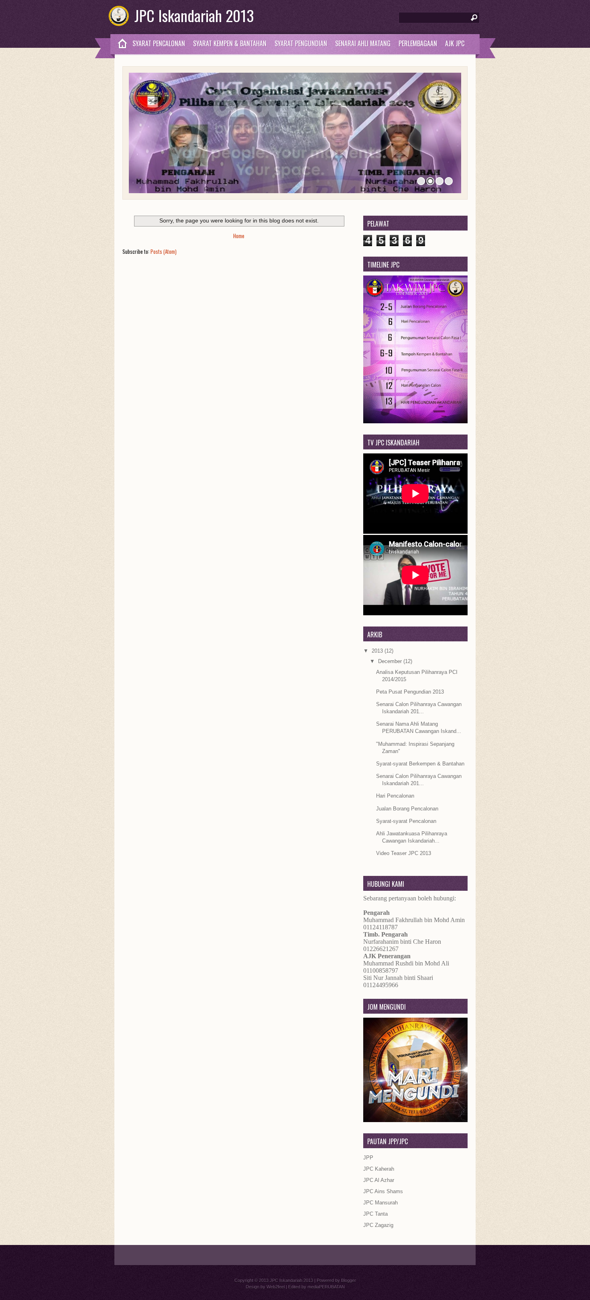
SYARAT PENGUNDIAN (301, 43)
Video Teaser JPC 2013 (403, 853)
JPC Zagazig (378, 1225)
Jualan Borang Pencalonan (407, 809)
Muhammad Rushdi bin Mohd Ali (406, 963)
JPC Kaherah (378, 1169)
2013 (378, 651)
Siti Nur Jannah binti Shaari (398, 977)
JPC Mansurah (380, 1203)
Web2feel (276, 1286)
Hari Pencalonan (395, 796)
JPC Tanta (375, 1214)
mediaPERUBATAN (326, 1286)
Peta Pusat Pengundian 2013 (410, 692)
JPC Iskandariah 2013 (194, 15)
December (390, 661)
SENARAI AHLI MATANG (363, 43)
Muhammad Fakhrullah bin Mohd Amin (414, 919)
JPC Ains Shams (383, 1191)
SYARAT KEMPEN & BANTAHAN (230, 43)
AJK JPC (454, 43)
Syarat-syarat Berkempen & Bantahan (420, 764)
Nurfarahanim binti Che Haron (402, 941)
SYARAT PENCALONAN (158, 43)
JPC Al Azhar (378, 1180)
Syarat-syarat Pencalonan (406, 821)
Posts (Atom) (164, 251)
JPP (368, 1158)
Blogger (348, 1280)
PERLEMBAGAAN (418, 43)
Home (238, 236)
